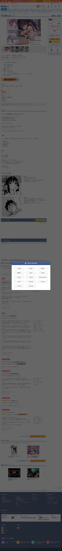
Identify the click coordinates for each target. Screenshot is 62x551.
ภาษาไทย (19, 286)
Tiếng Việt (31, 286)
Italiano (19, 281)
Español (43, 272)
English (31, 268)
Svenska (43, 281)
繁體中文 (19, 272)
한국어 (31, 272)
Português (31, 281)
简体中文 (43, 268)
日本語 (19, 268)
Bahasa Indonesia (43, 277)
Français (31, 277)
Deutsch (19, 277)
